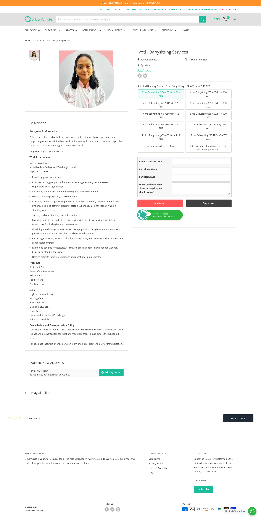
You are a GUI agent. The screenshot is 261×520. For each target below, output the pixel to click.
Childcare (31, 30)
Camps (185, 30)
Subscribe (203, 489)
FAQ (151, 472)
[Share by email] (145, 75)
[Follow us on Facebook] (107, 509)
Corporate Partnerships (202, 9)
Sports (70, 30)
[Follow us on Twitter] (112, 509)
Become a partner (138, 9)
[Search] (202, 19)
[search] (127, 19)
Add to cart (160, 203)
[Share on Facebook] (139, 75)
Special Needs (114, 30)
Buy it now (208, 203)
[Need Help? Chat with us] (252, 511)
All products (38, 40)
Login (216, 19)
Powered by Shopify (34, 510)
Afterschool (90, 30)
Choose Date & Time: (151, 161)
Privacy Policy (156, 463)
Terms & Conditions (159, 468)
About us (104, 9)
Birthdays (167, 30)
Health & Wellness (142, 30)
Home (27, 40)
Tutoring (51, 30)
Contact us (229, 9)
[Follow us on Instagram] (118, 509)
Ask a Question (112, 372)
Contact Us (154, 458)
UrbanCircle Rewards (167, 9)
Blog (118, 9)
